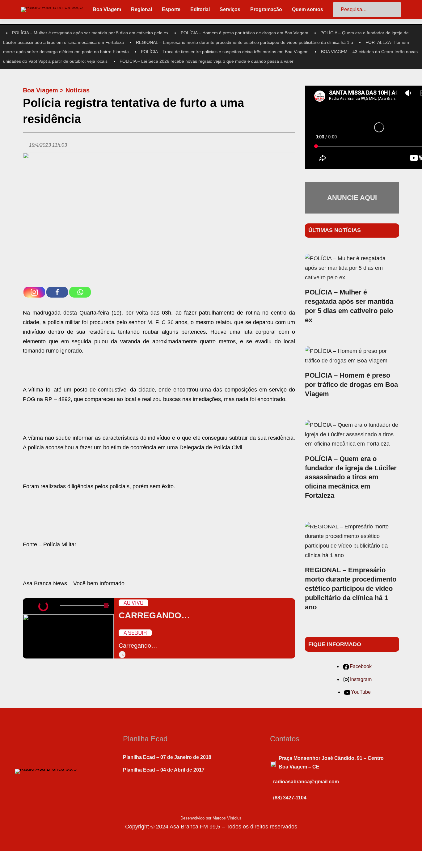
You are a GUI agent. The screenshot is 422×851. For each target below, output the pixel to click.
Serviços (230, 9)
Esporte (171, 9)
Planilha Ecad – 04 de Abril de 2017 (164, 770)
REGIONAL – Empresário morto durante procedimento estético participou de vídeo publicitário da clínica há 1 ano (350, 588)
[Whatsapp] (80, 292)
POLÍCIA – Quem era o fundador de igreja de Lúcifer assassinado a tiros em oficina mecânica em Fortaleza (351, 477)
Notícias (77, 90)
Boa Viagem (40, 90)
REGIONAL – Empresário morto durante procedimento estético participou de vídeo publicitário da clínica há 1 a (244, 42)
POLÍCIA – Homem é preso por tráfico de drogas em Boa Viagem (244, 32)
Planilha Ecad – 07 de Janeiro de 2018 (167, 757)
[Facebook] (57, 292)
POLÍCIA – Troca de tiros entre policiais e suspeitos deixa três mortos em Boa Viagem (225, 51)
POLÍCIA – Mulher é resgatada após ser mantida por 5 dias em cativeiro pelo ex (90, 32)
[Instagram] (34, 292)
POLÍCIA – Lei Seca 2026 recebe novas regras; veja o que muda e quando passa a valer (206, 61)
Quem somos (307, 9)
